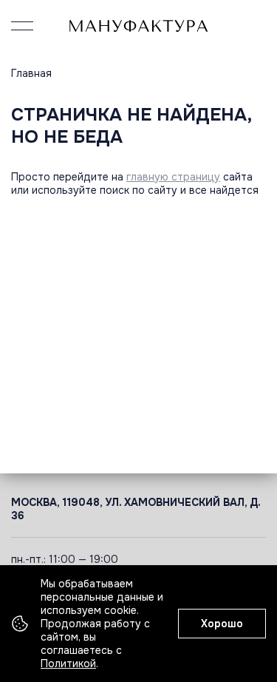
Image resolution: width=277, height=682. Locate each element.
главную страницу (173, 176)
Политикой (68, 663)
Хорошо (222, 623)
